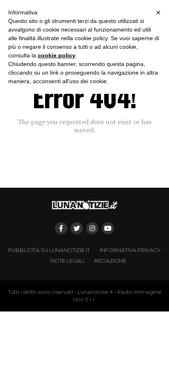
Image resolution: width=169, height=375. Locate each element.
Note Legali (67, 261)
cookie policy (56, 55)
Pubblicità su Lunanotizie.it (49, 250)
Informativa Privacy (130, 250)
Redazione (110, 261)
